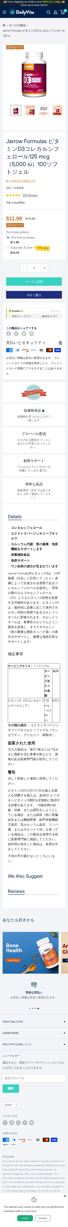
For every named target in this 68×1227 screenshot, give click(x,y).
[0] (62, 12)
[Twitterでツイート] (23, 333)
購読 (11, 1088)
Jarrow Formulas (22, 181)
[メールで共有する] (31, 333)
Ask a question (15, 202)
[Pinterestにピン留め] (16, 333)
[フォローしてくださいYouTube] (31, 1122)
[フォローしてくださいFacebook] (5, 1122)
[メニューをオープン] (4, 12)
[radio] (8, 237)
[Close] (65, 1196)
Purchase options (17, 232)
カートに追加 (34, 281)
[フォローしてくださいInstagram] (18, 1122)
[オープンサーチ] (49, 12)
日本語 (8, 1105)
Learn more (31, 1211)
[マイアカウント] (55, 12)
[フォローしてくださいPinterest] (24, 1122)
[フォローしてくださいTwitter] (11, 1122)
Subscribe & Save (29, 248)
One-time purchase (22, 237)
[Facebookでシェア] (8, 333)
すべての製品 (17, 25)
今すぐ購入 (34, 295)
